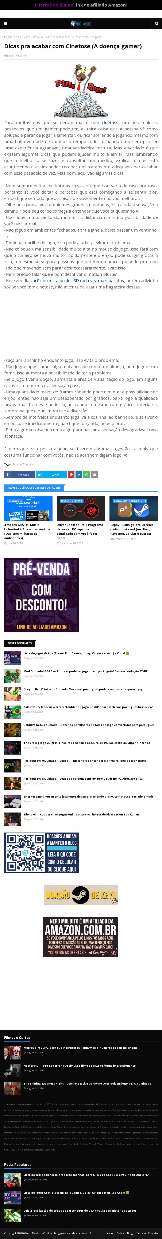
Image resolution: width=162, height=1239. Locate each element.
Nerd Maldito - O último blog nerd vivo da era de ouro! (58, 1233)
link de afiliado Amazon (100, 5)
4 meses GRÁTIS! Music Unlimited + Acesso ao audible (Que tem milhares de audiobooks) (27, 531)
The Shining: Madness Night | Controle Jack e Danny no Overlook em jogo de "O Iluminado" (88, 1083)
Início (110, 1233)
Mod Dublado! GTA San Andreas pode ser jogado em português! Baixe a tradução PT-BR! (86, 671)
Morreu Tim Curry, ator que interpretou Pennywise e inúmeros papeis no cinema (81, 1048)
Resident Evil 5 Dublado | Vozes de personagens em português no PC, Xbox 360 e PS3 (83, 778)
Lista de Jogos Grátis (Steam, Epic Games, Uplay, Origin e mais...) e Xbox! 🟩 (76, 653)
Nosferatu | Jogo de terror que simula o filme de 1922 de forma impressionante (80, 1065)
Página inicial (12, 37)
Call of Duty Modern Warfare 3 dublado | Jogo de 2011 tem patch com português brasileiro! (88, 707)
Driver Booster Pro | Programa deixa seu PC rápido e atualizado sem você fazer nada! (80, 531)
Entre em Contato (147, 1233)
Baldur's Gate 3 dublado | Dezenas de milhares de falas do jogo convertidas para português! (89, 725)
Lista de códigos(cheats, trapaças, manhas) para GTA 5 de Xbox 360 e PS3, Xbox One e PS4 (86, 1175)
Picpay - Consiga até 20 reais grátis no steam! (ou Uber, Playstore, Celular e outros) (131, 529)
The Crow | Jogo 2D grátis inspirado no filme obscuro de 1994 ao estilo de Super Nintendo (87, 743)
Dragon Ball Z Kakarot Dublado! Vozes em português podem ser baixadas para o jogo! (84, 689)
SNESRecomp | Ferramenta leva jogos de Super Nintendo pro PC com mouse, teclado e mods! (89, 796)
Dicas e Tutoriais (32, 37)
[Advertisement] (81, 325)
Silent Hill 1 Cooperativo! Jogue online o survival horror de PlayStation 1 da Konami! (82, 814)
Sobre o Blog (125, 1233)
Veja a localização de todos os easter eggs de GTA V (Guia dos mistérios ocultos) (80, 1210)
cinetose (110, 122)
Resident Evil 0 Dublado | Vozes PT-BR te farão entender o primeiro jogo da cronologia (85, 761)
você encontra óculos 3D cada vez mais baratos (77, 280)
